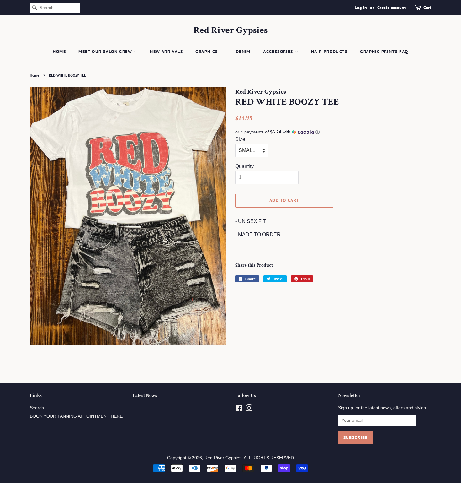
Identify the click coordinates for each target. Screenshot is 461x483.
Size (240, 139)
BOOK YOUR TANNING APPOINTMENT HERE (76, 416)
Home (59, 51)
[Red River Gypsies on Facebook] (238, 409)
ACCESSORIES (279, 51)
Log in (361, 7)
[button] (333, 132)
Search (37, 407)
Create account (391, 7)
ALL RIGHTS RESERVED (269, 457)
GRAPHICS (207, 51)
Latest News (145, 396)
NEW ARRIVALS (166, 51)
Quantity (244, 166)
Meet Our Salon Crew (106, 51)
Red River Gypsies (230, 30)
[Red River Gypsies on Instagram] (249, 409)
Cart (427, 7)
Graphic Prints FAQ (384, 51)
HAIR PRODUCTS (329, 51)
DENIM (243, 51)
